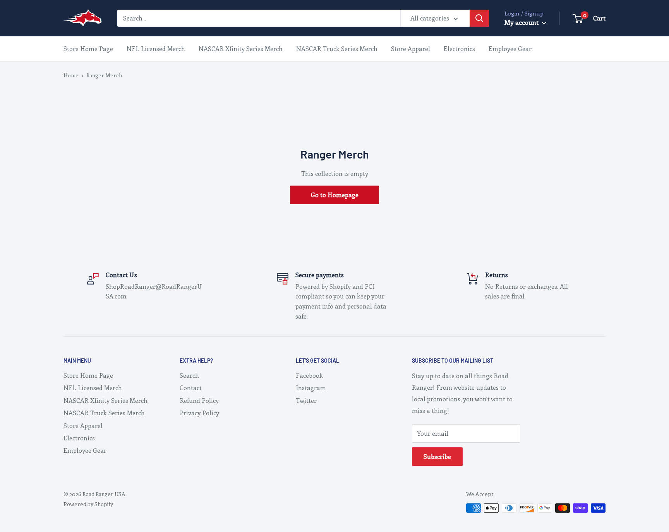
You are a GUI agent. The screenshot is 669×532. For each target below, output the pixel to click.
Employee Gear (510, 48)
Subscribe (437, 456)
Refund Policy (199, 400)
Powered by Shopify (88, 504)
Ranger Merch (104, 75)
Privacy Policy (199, 413)
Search (189, 375)
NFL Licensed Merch (156, 48)
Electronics (459, 48)
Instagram (311, 388)
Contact (191, 388)
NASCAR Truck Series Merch (336, 48)
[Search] (479, 18)
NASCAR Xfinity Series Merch (241, 48)
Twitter (306, 400)
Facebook (309, 375)
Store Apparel (410, 48)
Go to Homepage (335, 195)
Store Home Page (88, 48)
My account (522, 22)
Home (71, 75)
